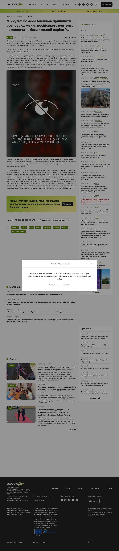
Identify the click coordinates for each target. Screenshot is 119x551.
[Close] (92, 263)
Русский (66, 285)
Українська (53, 285)
